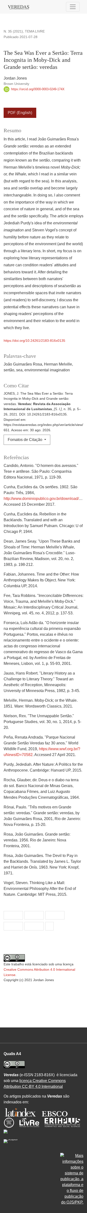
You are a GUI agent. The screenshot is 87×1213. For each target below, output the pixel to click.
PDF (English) (20, 113)
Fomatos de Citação (25, 440)
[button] (13, 915)
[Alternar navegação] (73, 7)
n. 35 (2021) (13, 31)
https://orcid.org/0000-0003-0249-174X (37, 89)
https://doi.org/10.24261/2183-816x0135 (34, 340)
